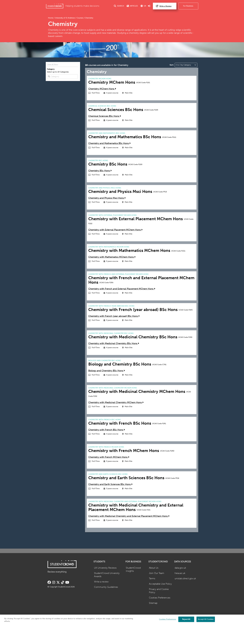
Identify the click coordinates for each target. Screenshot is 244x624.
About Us (153, 568)
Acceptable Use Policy (160, 584)
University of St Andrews (65, 18)
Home (51, 18)
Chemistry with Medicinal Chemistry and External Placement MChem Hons (128, 516)
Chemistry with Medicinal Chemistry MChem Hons (115, 402)
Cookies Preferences (159, 597)
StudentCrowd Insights (133, 569)
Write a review (101, 581)
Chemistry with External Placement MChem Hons (114, 229)
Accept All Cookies (206, 619)
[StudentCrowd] (55, 6)
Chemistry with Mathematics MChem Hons (111, 257)
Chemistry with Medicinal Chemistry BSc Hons (113, 343)
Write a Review (165, 6)
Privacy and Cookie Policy (159, 591)
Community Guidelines (106, 587)
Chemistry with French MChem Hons (108, 457)
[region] (122, 619)
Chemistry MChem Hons (101, 88)
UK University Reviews (105, 568)
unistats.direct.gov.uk (185, 578)
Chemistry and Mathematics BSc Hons (108, 143)
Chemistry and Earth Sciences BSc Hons (109, 484)
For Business (188, 6)
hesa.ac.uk (180, 573)
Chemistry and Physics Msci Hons (106, 198)
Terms (152, 578)
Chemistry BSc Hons (99, 170)
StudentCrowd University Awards (107, 575)
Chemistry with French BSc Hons (106, 429)
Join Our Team (156, 573)
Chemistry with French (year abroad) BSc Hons (113, 316)
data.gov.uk (180, 568)
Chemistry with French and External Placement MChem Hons (121, 288)
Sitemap (153, 603)
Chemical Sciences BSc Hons (104, 116)
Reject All (186, 619)
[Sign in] (149, 6)
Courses (80, 18)
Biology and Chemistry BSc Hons (106, 370)
